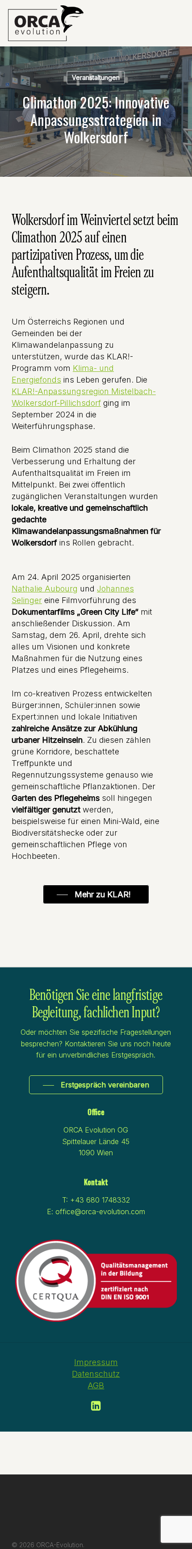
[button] (96, 894)
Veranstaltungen (96, 77)
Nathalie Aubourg (45, 588)
